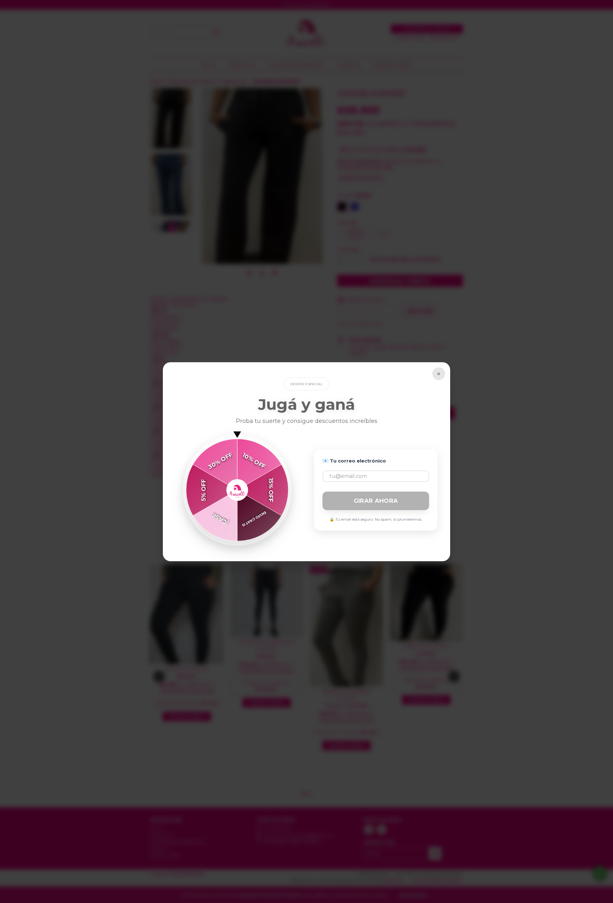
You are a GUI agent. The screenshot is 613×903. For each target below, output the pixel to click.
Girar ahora (376, 500)
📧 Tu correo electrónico (354, 461)
